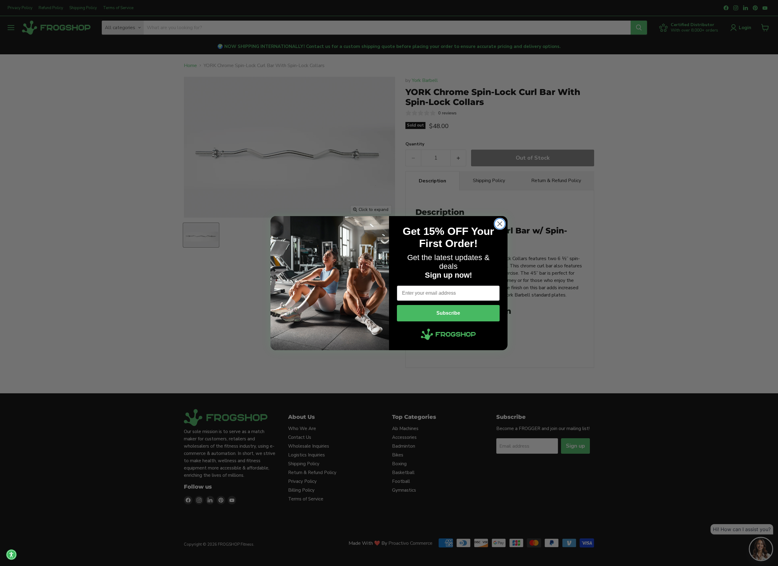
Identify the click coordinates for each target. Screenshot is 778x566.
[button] (11, 554)
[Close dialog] (499, 224)
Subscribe (448, 313)
